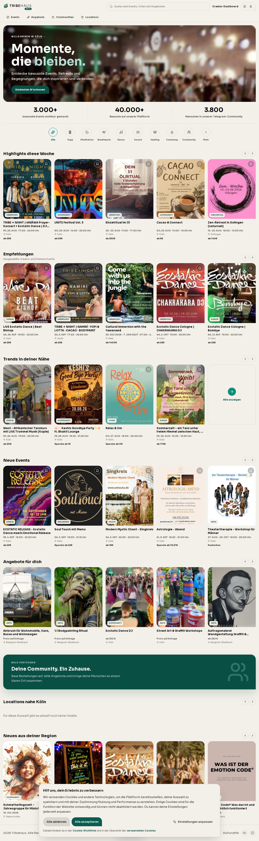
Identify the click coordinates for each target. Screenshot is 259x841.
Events (15, 17)
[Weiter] (252, 153)
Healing (155, 139)
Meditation (87, 139)
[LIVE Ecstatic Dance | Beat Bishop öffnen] (27, 303)
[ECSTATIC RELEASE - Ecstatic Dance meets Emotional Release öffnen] (27, 506)
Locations (92, 17)
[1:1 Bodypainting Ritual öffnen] (78, 605)
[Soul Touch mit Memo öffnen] (78, 506)
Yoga (70, 139)
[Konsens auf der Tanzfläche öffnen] (130, 779)
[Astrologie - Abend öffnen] (181, 506)
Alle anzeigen (232, 399)
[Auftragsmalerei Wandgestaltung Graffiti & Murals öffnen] (232, 605)
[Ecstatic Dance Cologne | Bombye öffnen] (232, 303)
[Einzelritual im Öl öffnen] (130, 199)
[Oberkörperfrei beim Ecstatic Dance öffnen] (181, 779)
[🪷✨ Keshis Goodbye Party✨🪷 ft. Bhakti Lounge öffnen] (78, 405)
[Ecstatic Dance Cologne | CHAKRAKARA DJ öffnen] (181, 303)
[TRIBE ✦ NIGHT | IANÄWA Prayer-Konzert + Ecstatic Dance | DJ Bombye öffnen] (27, 199)
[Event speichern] (46, 164)
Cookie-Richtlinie (84, 830)
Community (189, 139)
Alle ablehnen (57, 822)
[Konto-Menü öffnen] (248, 6)
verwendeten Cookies (141, 830)
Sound (138, 139)
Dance (121, 139)
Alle (53, 139)
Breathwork (104, 139)
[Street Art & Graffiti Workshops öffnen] (181, 605)
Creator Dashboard (225, 6)
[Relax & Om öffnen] (130, 405)
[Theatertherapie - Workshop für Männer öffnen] (232, 506)
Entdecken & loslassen (30, 89)
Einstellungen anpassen (195, 822)
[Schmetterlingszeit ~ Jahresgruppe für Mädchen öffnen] (27, 779)
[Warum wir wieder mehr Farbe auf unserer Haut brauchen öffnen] (78, 779)
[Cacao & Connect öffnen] (181, 199)
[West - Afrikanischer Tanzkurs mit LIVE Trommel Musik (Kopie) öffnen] (27, 405)
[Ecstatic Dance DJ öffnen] (130, 605)
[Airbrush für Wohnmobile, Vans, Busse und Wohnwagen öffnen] (27, 605)
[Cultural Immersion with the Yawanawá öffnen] (130, 303)
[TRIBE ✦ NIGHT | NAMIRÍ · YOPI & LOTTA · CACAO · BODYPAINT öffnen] (78, 303)
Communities (65, 17)
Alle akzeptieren (87, 822)
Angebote (37, 17)
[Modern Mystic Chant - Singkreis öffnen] (130, 506)
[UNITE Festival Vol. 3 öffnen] (78, 199)
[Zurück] (245, 153)
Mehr (206, 139)
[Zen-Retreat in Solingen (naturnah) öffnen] (232, 199)
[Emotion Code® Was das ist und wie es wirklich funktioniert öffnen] (232, 779)
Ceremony (172, 139)
